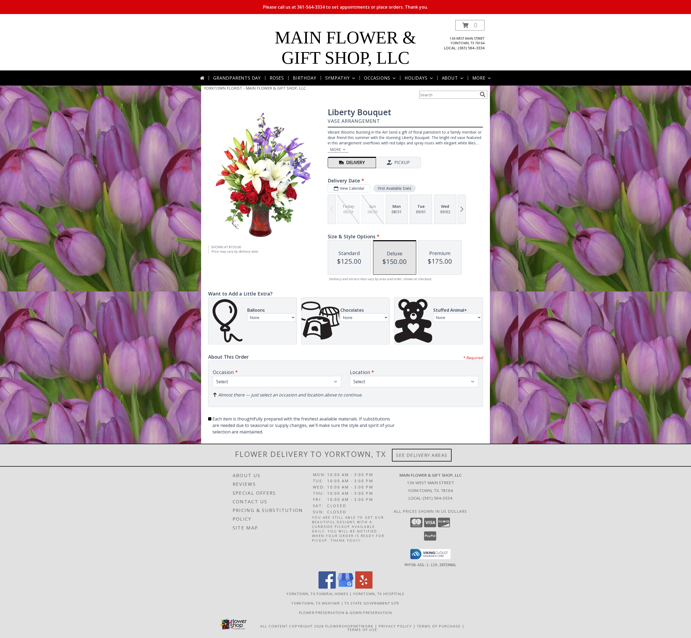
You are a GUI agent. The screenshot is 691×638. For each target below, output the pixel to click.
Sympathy (337, 78)
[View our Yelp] (363, 587)
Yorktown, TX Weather (316, 603)
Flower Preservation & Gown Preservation (345, 612)
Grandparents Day (237, 78)
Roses (277, 78)
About (450, 78)
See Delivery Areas (422, 455)
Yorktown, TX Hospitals (379, 593)
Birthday (304, 78)
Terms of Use (362, 629)
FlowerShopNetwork (349, 626)
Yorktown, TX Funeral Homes (317, 593)
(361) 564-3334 (471, 47)
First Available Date (394, 188)
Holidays (416, 78)
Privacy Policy (395, 626)
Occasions (377, 78)
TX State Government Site (371, 603)
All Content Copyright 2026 (292, 626)
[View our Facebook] (327, 587)
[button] (470, 25)
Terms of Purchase (439, 626)
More (479, 78)
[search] (482, 94)
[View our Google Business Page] (345, 587)
